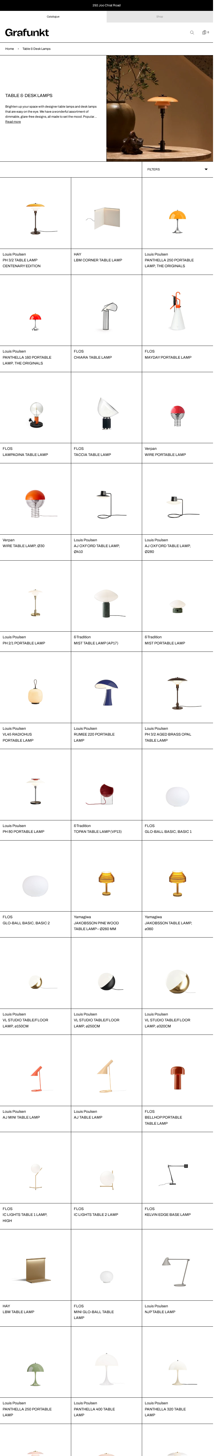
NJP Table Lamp (160, 1312)
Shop (159, 16)
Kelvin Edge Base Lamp (168, 1215)
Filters (153, 169)
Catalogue (53, 16)
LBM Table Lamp (18, 1312)
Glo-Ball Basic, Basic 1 (168, 832)
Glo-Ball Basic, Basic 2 (26, 923)
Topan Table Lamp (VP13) (98, 832)
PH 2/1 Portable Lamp (24, 643)
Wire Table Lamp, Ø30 (23, 546)
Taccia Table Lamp (92, 455)
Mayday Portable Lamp (168, 357)
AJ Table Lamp (88, 1117)
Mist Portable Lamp (165, 643)
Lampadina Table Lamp (25, 455)
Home (9, 48)
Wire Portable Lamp (165, 455)
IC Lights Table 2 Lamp (96, 1215)
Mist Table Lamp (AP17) (96, 643)
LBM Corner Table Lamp (98, 260)
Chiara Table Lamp (93, 357)
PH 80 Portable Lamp (23, 832)
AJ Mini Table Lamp (21, 1117)
